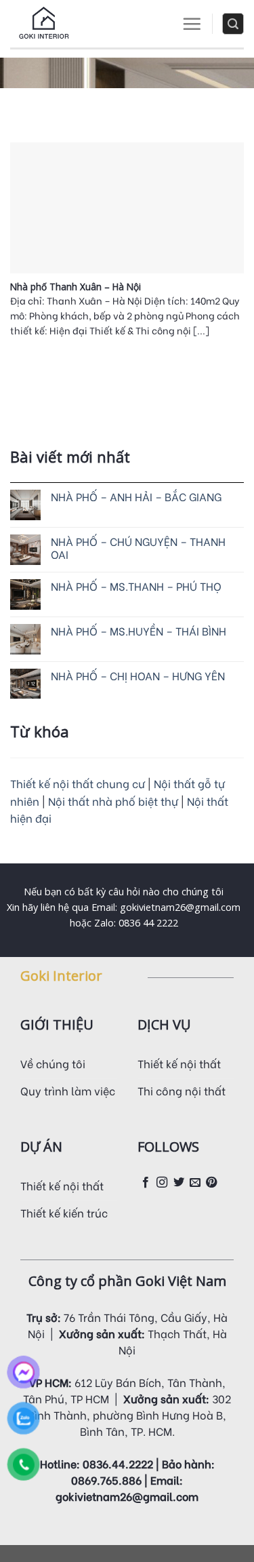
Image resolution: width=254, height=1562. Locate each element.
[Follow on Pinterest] (211, 1183)
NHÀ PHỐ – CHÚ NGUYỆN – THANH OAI (138, 547)
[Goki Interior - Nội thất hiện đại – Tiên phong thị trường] (44, 23)
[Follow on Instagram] (161, 1183)
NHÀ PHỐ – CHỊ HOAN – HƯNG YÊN (138, 675)
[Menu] (192, 24)
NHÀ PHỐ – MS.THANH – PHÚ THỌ (136, 585)
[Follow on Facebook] (145, 1183)
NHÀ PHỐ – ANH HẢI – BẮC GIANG (136, 496)
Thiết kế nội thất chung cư (77, 783)
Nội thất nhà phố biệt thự (114, 800)
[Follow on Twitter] (178, 1183)
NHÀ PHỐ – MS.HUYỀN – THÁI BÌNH (138, 630)
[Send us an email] (195, 1183)
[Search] (233, 24)
